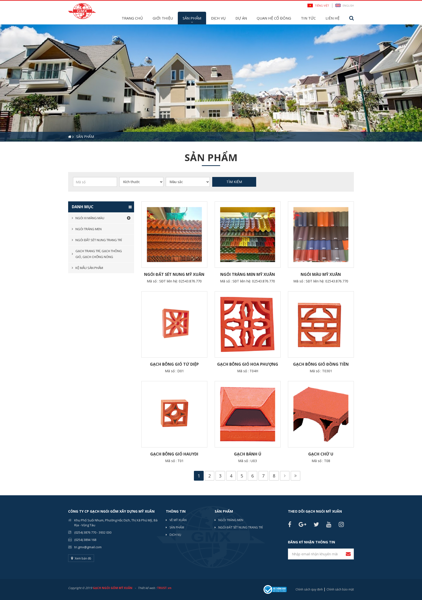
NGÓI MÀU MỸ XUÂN (321, 274)
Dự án (241, 18)
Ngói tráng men (88, 229)
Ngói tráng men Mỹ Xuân (247, 274)
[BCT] (275, 589)
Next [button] (419, 83)
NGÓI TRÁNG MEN (230, 520)
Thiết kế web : (147, 588)
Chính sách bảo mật (340, 589)
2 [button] (11, 150)
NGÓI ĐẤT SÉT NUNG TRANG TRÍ (240, 527)
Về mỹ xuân (178, 520)
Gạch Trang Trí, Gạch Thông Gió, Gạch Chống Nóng (98, 254)
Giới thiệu (163, 18)
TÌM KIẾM (234, 181)
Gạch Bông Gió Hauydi (174, 454)
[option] (211, 83)
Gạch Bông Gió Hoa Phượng (247, 364)
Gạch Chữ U (320, 454)
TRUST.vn (164, 588)
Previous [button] (2, 83)
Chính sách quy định (309, 589)
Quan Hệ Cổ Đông (274, 18)
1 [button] (3, 150)
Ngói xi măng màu (89, 218)
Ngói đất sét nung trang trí (98, 240)
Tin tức (308, 18)
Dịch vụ (218, 18)
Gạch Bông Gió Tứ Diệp (174, 364)
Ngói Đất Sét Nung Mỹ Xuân (174, 274)
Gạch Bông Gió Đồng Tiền (321, 364)
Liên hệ (332, 18)
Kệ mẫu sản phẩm (89, 268)
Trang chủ (132, 18)
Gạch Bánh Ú (247, 454)
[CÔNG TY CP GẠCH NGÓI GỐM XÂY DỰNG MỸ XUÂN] (82, 10)
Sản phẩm (192, 18)
